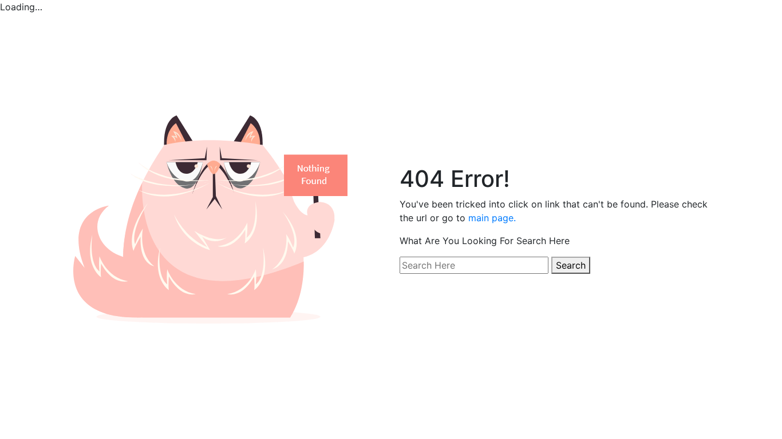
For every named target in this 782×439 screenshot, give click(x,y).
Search (571, 265)
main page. (492, 218)
